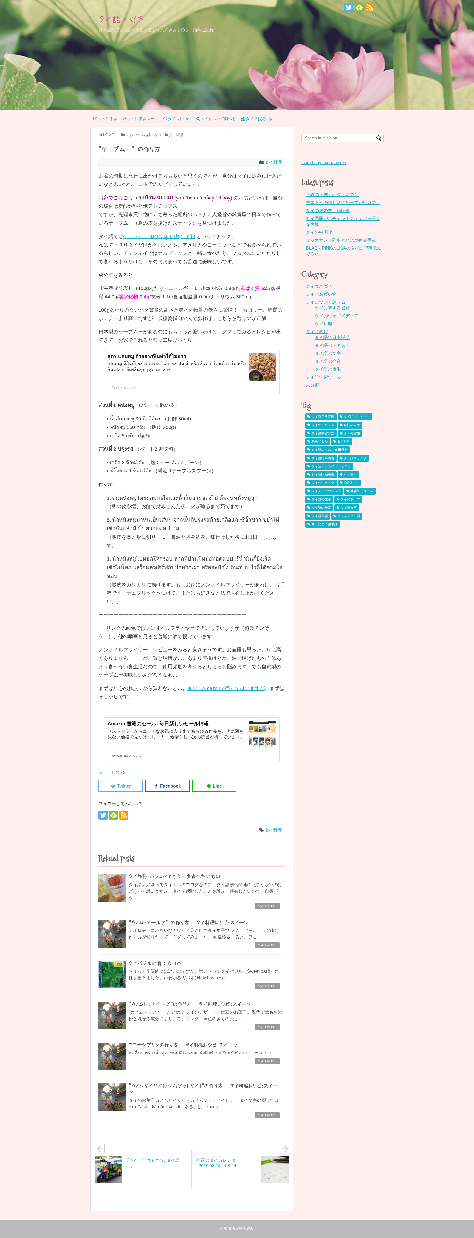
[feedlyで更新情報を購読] (359, 7)
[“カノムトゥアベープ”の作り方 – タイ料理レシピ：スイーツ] (112, 1015)
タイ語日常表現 (322, 417)
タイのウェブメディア (337, 315)
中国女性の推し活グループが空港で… (343, 202)
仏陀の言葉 (352, 425)
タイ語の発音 (328, 361)
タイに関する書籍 (332, 308)
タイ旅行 (350, 475)
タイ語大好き (121, 19)
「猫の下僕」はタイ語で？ (332, 194)
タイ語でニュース (357, 417)
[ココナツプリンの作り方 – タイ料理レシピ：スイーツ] (112, 1056)
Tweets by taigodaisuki (323, 162)
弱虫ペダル (319, 441)
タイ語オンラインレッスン (331, 466)
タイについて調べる (325, 302)
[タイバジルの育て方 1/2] (112, 974)
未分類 (312, 385)
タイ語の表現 (328, 369)
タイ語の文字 (328, 353)
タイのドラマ (350, 499)
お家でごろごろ (115, 198)
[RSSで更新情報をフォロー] (369, 7)
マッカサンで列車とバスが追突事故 (341, 240)
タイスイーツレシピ (326, 491)
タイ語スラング (355, 458)
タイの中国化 (319, 232)
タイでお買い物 (321, 294)
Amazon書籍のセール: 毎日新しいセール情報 (158, 723)
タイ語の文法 (321, 499)
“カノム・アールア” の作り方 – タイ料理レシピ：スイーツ (189, 922)
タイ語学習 (317, 331)
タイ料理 (273, 162)
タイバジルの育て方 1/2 (155, 963)
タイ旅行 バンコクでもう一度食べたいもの (175, 876)
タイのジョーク (322, 483)
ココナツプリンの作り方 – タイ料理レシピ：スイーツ (183, 1045)
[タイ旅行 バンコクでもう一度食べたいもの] (112, 888)
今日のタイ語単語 (324, 524)
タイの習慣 (352, 433)
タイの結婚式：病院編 (328, 210)
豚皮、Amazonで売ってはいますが (226, 688)
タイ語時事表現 (322, 458)
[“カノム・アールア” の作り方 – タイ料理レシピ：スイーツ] (112, 934)
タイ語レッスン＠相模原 (329, 450)
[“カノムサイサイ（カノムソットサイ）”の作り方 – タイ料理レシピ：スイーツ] (112, 1097)
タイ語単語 (319, 516)
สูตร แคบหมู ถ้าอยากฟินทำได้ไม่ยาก (147, 356)
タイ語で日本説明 (332, 337)
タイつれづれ (319, 286)
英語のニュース (361, 491)
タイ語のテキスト (332, 345)
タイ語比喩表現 (322, 475)
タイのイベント (322, 425)
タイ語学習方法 (322, 433)
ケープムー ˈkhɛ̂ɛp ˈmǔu (159, 236)
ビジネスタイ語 (348, 516)
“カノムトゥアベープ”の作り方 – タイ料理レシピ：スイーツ (190, 1004)
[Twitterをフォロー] (348, 7)
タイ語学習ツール (323, 377)
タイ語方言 (348, 508)
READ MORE (266, 906)
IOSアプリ (351, 483)
